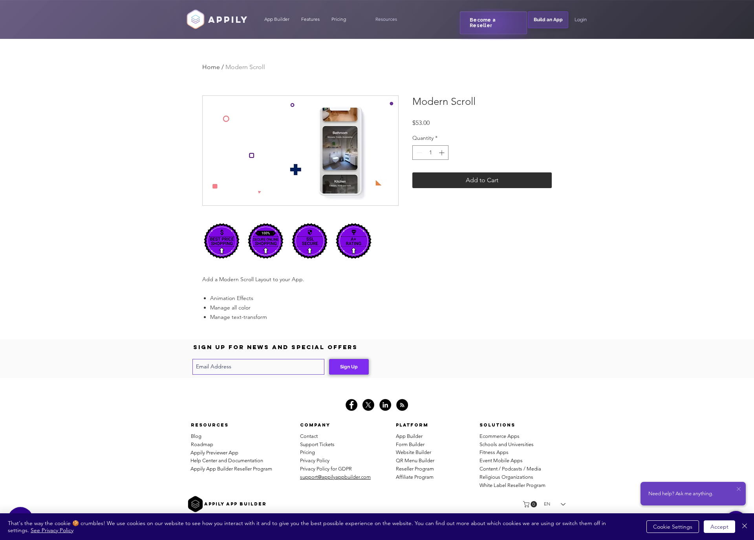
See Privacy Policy (52, 530)
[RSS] (402, 405)
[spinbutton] (430, 152)
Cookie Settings (672, 526)
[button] (386, 19)
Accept (719, 526)
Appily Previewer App (214, 453)
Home (211, 67)
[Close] (744, 527)
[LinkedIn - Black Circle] (385, 405)
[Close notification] (739, 489)
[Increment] (442, 152)
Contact (309, 436)
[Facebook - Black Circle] (351, 405)
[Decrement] (418, 152)
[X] (368, 405)
